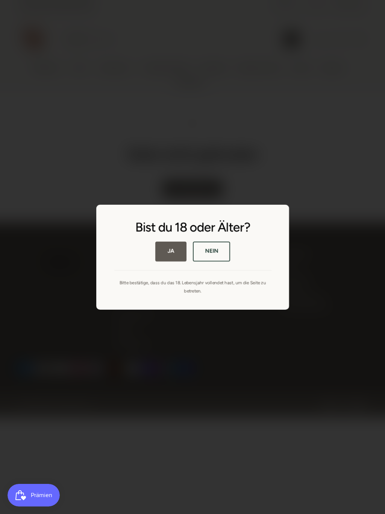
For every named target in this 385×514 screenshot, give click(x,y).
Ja (170, 251)
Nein (211, 251)
